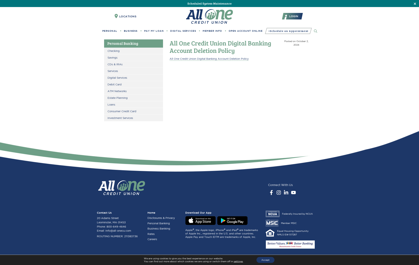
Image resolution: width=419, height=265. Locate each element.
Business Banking (158, 228)
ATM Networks (117, 91)
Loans (111, 104)
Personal (109, 31)
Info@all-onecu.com (118, 230)
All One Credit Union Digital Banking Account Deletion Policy (209, 58)
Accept (265, 260)
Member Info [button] (212, 31)
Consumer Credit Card (122, 111)
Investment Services (120, 117)
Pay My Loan (154, 31)
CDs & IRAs (115, 64)
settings (238, 261)
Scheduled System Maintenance (209, 3)
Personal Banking (122, 43)
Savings (113, 57)
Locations (128, 16)
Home (151, 212)
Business (131, 31)
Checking (114, 50)
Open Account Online (246, 31)
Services (113, 71)
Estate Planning (118, 97)
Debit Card (115, 84)
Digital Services (183, 31)
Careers (152, 239)
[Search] (315, 31)
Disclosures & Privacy (161, 217)
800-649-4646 (116, 226)
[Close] (415, 3)
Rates (151, 233)
